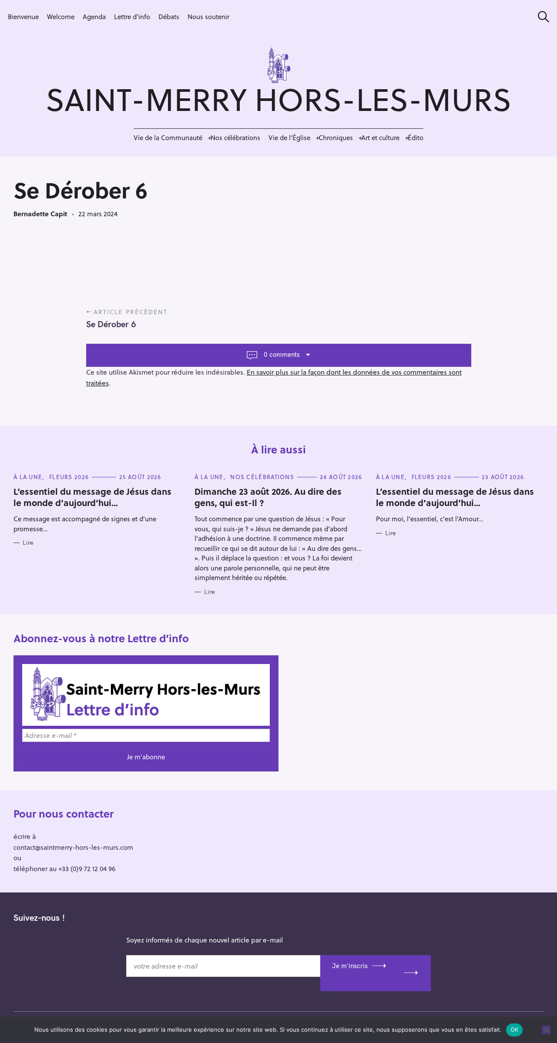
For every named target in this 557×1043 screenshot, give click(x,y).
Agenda (94, 16)
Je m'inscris (350, 966)
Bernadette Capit (40, 213)
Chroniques (336, 137)
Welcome (60, 16)
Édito (415, 137)
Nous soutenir (208, 16)
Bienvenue (23, 16)
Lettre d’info (132, 16)
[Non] (546, 1030)
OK (514, 1029)
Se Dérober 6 (111, 324)
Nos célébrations (235, 137)
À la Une (27, 477)
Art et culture (380, 137)
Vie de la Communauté (168, 137)
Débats (168, 16)
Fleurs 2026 (69, 477)
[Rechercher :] (540, 17)
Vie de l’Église (289, 137)
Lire (28, 543)
